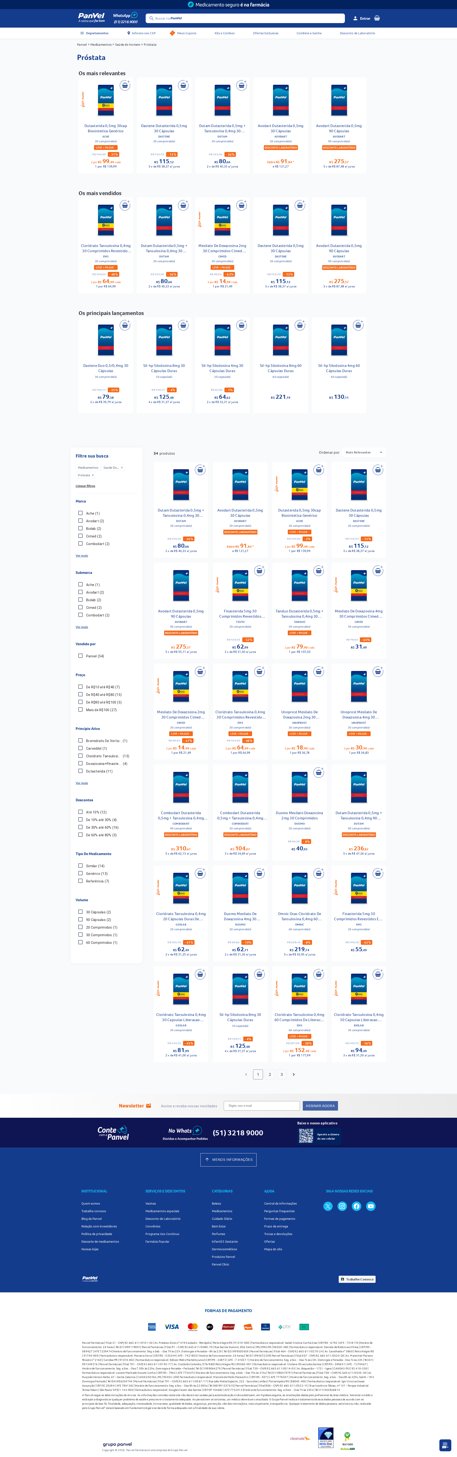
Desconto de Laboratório (357, 33)
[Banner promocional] (228, 4)
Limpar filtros (85, 486)
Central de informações (280, 1203)
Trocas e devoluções (278, 1234)
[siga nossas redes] (328, 1206)
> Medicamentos (100, 44)
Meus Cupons (186, 33)
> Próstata (148, 44)
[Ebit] (325, 1438)
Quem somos (90, 1203)
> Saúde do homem (126, 44)
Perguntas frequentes (279, 1211)
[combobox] (364, 452)
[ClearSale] (300, 1438)
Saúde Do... (113, 467)
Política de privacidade (96, 1234)
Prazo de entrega (276, 1226)
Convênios (152, 1226)
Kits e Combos (225, 33)
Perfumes (218, 1234)
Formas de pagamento (279, 1218)
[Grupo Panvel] (117, 1445)
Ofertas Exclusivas (265, 33)
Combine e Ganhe (309, 33)
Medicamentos (222, 1211)
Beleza (216, 1203)
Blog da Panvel (91, 1218)
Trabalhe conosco (93, 1211)
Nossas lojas (90, 1249)
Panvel (82, 44)
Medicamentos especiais (162, 1211)
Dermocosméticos (224, 1249)
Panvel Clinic (220, 1264)
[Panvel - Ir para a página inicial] (91, 18)
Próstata (86, 475)
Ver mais (82, 555)
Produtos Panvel (223, 1257)
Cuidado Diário (222, 1218)
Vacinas (150, 1203)
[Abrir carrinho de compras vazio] (377, 18)
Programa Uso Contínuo (162, 1234)
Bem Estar (219, 1226)
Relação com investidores (99, 1226)
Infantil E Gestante (225, 1241)
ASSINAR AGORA (320, 1106)
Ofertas (269, 1241)
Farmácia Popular (157, 1241)
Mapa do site (273, 1249)
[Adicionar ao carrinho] (125, 85)
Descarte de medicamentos (100, 1241)
